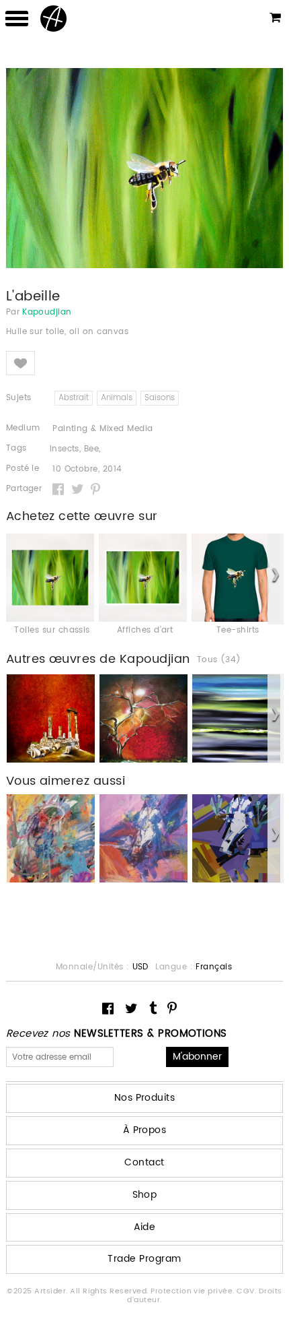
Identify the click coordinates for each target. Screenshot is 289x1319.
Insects (64, 449)
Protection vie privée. (194, 1291)
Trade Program (144, 1258)
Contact (144, 1162)
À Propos (145, 1130)
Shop (144, 1194)
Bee (91, 449)
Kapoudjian (47, 312)
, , (75, 449)
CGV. (247, 1291)
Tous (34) (219, 660)
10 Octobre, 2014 (87, 469)
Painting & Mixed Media (102, 428)
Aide (145, 1227)
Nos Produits (144, 1097)
